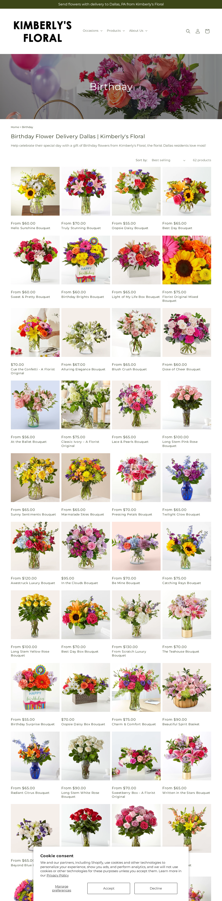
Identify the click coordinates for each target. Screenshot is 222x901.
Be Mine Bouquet (126, 583)
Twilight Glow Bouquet (181, 514)
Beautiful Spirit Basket (181, 724)
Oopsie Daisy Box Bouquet (83, 724)
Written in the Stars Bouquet (186, 793)
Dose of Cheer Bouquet (181, 369)
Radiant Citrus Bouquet (30, 793)
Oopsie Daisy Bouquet (130, 228)
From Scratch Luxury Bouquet (129, 653)
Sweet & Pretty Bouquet (30, 297)
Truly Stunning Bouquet (81, 228)
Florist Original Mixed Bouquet (180, 299)
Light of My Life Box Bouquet (136, 297)
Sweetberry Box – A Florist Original (133, 795)
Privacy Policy (58, 875)
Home (15, 127)
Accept (108, 888)
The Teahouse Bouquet (180, 651)
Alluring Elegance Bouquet (83, 369)
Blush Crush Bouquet (129, 369)
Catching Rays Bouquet (181, 583)
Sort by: (141, 160)
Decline (156, 888)
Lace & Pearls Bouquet (130, 442)
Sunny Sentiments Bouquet (33, 514)
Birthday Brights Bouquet (82, 297)
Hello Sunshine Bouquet (30, 228)
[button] (92, 30)
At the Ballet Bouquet (29, 442)
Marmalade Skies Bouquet (82, 514)
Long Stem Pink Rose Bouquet (180, 444)
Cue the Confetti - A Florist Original (33, 371)
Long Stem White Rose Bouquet (80, 795)
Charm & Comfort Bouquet (134, 724)
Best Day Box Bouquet (80, 651)
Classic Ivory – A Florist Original (80, 444)
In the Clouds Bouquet (79, 583)
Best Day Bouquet (177, 228)
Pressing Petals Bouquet (132, 514)
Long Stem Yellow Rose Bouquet (30, 653)
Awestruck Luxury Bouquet (33, 583)
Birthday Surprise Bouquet (33, 724)
